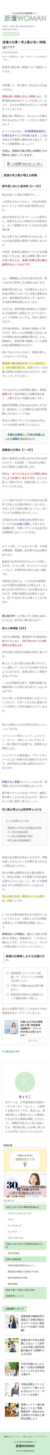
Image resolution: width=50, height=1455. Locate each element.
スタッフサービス (15, 1238)
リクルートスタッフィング (19, 1213)
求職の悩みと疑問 (12, 1051)
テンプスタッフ (14, 1225)
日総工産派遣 (13, 1253)
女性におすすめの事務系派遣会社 (22, 1207)
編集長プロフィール (11, 1436)
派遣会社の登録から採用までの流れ (23, 1271)
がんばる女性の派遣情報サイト (25, 1442)
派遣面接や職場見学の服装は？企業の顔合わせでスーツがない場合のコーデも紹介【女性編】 (32, 1323)
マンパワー (13, 1231)
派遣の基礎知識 (13, 1259)
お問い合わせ (27, 1436)
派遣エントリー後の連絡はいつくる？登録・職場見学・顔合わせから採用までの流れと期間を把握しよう (32, 1411)
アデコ (11, 1219)
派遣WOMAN (25, 1446)
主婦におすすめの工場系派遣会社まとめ (24, 1245)
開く (39, 163)
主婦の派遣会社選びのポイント (21, 1265)
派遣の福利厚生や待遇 (17, 1277)
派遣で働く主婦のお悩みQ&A (20, 1289)
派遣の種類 (13, 1284)
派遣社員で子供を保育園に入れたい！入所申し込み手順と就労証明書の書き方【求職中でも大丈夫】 (32, 1347)
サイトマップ (41, 1436)
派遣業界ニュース (14, 1295)
